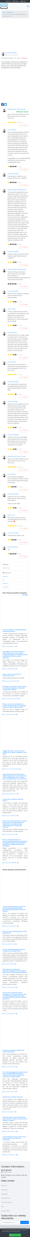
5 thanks (24, 125)
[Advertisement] (15, 36)
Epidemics (5, 583)
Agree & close (15, 1235)
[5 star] (16, 122)
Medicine (5, 576)
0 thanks (24, 286)
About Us (4, 1185)
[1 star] (8, 122)
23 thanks (24, 470)
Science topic (6, 568)
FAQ (2, 1206)
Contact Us (4, 1189)
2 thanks (24, 357)
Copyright (4, 1194)
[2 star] (10, 122)
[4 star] (14, 122)
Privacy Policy (5, 1198)
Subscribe (24, 1222)
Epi (3, 580)
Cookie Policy (5, 1211)
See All (25, 595)
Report (25, 58)
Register (16, 1)
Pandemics (6, 587)
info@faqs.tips (7, 1172)
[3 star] (12, 122)
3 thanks (24, 304)
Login (9, 1)
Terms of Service (6, 1202)
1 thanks (24, 169)
